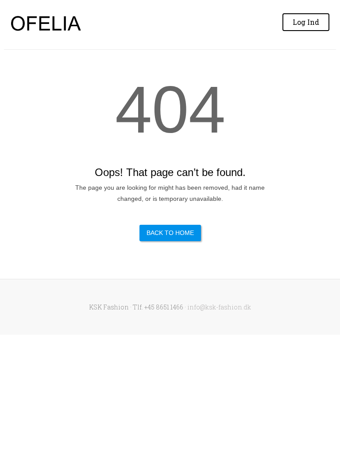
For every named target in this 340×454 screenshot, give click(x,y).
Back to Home (170, 232)
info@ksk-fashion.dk (219, 307)
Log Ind (306, 22)
